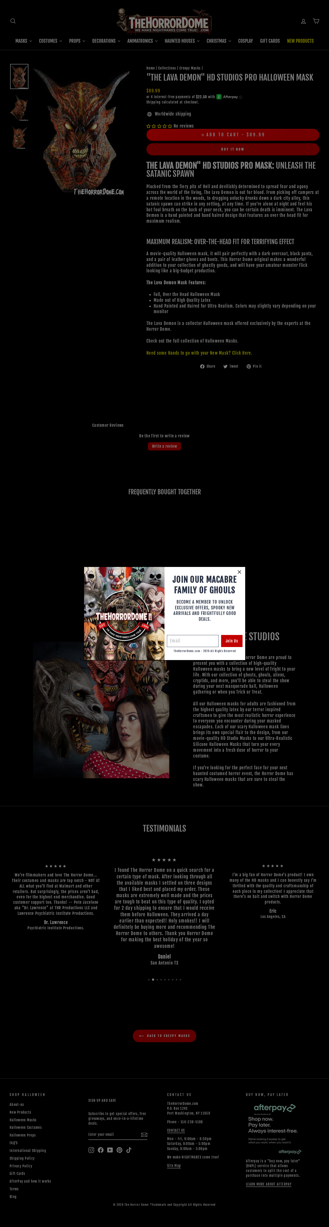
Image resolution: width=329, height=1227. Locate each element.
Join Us (232, 641)
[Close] (239, 572)
